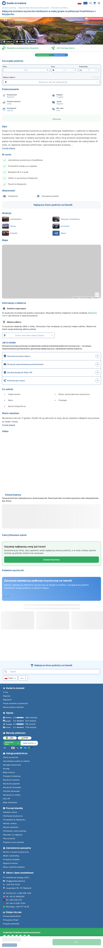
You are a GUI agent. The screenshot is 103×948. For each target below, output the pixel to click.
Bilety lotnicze (9, 772)
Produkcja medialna (11, 859)
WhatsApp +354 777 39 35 (17, 907)
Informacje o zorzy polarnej (14, 831)
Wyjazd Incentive (10, 863)
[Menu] (99, 3)
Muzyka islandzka (10, 827)
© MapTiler (75, 297)
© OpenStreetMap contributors (89, 297)
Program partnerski (11, 924)
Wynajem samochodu (12, 765)
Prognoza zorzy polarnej (13, 842)
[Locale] (79, 3)
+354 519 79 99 (13, 884)
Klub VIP (6, 799)
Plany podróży (9, 838)
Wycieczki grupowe (11, 784)
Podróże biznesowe (11, 791)
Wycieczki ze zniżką (11, 795)
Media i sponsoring (11, 856)
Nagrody (6, 696)
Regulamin (7, 700)
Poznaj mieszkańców (12, 916)
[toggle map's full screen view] (97, 295)
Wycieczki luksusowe (12, 787)
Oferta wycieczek (10, 757)
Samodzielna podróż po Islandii (16, 761)
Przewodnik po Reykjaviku (14, 820)
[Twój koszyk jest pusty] (94, 3)
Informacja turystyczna (12, 816)
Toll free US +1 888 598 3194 (18, 893)
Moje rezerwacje (10, 802)
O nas (5, 692)
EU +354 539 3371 (14, 900)
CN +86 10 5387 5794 (15, 903)
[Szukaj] (90, 3)
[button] (51, 31)
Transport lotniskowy (12, 776)
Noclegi (6, 769)
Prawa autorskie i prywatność (15, 703)
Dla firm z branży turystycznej (16, 852)
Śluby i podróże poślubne (14, 867)
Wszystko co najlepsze (12, 835)
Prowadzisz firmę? (10, 920)
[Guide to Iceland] (14, 3)
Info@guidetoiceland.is (15, 881)
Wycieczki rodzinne (11, 780)
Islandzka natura (10, 812)
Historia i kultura (10, 823)
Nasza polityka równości (13, 707)
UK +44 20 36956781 (15, 896)
